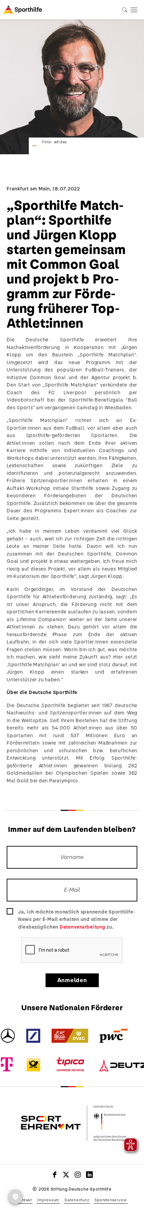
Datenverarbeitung (82, 927)
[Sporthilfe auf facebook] (55, 1174)
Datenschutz (77, 1200)
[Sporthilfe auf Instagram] (78, 1174)
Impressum (48, 1200)
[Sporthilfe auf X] (66, 1174)
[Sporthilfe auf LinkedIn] (89, 1174)
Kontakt (24, 1200)
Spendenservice (110, 1200)
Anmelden (72, 980)
